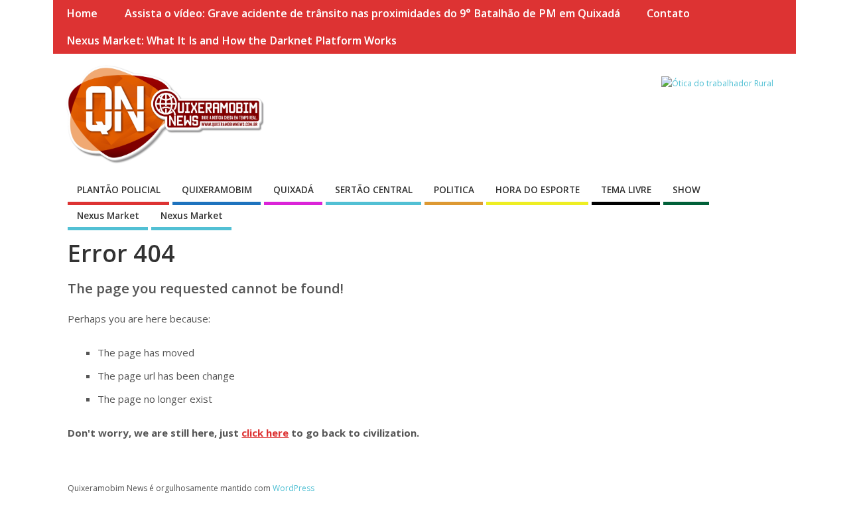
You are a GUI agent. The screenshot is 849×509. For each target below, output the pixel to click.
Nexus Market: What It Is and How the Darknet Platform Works (231, 40)
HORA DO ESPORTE (537, 190)
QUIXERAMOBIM (217, 190)
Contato (668, 13)
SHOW (686, 190)
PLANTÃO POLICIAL (119, 190)
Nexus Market (108, 216)
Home (82, 13)
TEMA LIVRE (626, 190)
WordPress (293, 488)
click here (265, 432)
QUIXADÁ (293, 190)
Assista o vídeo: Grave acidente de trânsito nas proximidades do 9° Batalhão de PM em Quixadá (372, 13)
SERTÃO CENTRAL (374, 190)
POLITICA (454, 190)
